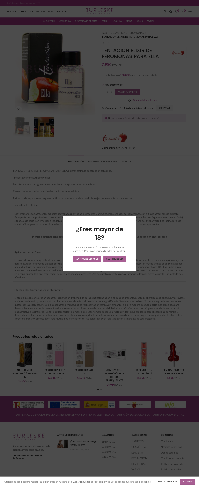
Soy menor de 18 (114, 259)
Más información (167, 481)
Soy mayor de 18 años (87, 259)
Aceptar (187, 481)
